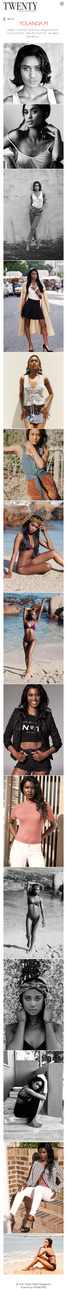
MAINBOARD (39, 1287)
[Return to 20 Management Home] (20, 7)
